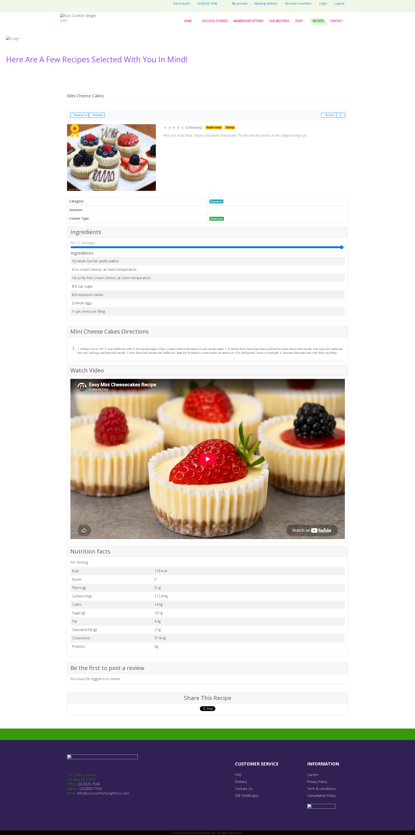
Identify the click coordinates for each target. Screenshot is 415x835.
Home (188, 21)
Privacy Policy (317, 781)
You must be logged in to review (95, 678)
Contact (336, 21)
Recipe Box (97, 115)
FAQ (238, 774)
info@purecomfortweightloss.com (103, 793)
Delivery (241, 781)
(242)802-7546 (91, 788)
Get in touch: (181, 3)
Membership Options (248, 21)
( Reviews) (194, 127)
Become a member (298, 3)
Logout (339, 3)
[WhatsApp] (161, 3)
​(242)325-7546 (207, 3)
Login (323, 3)
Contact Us (243, 788)
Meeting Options (266, 3)
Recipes (318, 21)
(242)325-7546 (89, 784)
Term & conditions (321, 788)
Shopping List (80, 115)
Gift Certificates (247, 795)
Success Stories (215, 21)
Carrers (312, 774)
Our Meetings (279, 21)
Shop (299, 21)
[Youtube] (154, 3)
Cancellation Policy (321, 795)
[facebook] (146, 3)
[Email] (338, 115)
